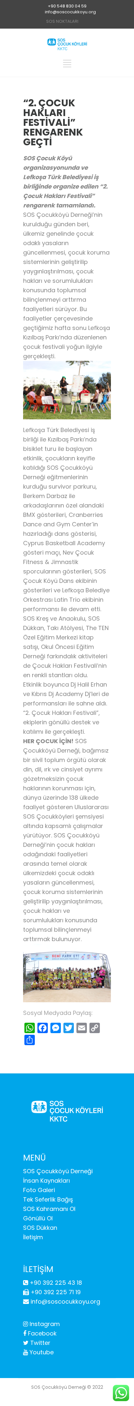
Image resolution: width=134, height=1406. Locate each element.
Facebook (41, 1333)
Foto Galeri (39, 1190)
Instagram (44, 1324)
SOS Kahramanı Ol (49, 1209)
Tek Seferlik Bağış (48, 1199)
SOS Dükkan (40, 1228)
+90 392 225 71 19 (55, 1292)
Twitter (39, 1343)
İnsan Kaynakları (46, 1180)
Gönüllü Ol (38, 1218)
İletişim (33, 1237)
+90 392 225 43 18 (55, 1283)
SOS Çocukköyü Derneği (58, 1171)
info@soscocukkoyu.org (70, 12)
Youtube (41, 1352)
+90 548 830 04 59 (67, 6)
